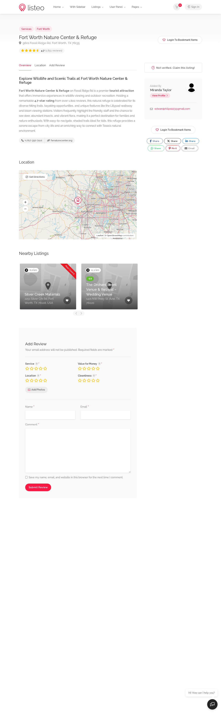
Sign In (195, 6)
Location (40, 65)
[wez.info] (31, 7)
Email (84, 407)
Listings (96, 6)
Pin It (174, 148)
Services (26, 29)
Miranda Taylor (161, 90)
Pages (135, 6)
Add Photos (38, 389)
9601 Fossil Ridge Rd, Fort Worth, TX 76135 (51, 43)
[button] (25, 202)
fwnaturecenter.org (61, 140)
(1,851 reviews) (51, 50)
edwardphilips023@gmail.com (172, 108)
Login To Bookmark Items (175, 129)
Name (29, 407)
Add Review (57, 65)
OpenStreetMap (114, 235)
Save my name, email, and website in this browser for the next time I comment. (76, 477)
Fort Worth (43, 29)
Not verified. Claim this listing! (175, 67)
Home (57, 6)
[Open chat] (212, 704)
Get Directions (37, 177)
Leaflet (100, 235)
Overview (25, 65)
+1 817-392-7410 (33, 140)
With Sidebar (77, 6)
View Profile (158, 95)
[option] (56, 286)
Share (155, 141)
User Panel (116, 6)
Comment (32, 425)
